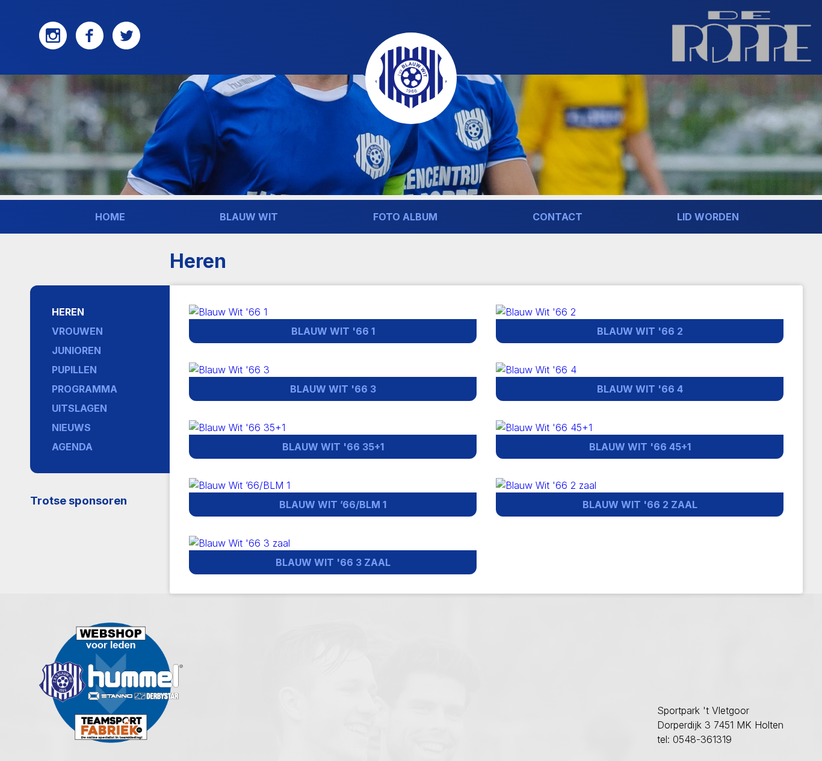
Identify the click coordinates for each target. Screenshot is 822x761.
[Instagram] (53, 46)
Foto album (405, 217)
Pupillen (74, 370)
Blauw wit (249, 217)
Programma (84, 389)
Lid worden (708, 217)
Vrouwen (77, 331)
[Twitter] (126, 46)
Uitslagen (79, 408)
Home (110, 217)
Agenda (72, 447)
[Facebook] (89, 46)
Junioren (76, 350)
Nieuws (71, 427)
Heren (68, 312)
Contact (558, 217)
